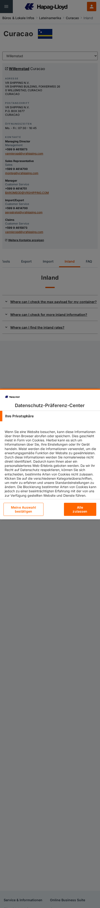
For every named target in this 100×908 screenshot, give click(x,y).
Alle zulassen (80, 509)
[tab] (50, 416)
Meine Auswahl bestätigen (23, 509)
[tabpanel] (50, 467)
